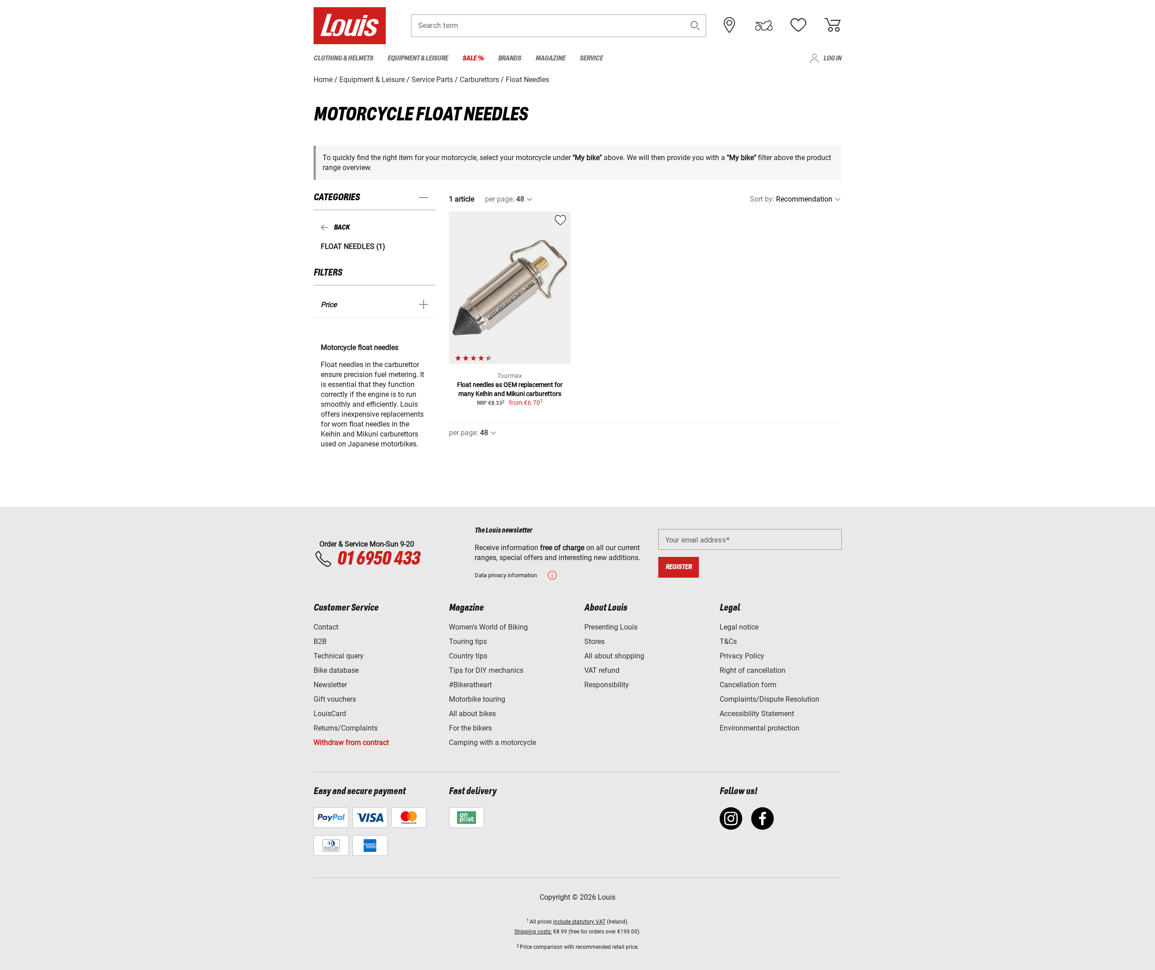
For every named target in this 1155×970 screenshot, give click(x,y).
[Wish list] (798, 25)
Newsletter (330, 684)
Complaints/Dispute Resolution (769, 699)
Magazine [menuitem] (550, 58)
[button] (695, 25)
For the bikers (470, 728)
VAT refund (601, 670)
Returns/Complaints (346, 728)
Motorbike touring (477, 699)
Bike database (336, 670)
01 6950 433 (378, 559)
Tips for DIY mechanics (486, 670)
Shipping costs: (533, 932)
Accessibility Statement (757, 713)
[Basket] (832, 25)
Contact (326, 627)
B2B (320, 641)
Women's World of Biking (488, 627)
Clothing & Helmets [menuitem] (343, 58)
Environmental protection (759, 728)
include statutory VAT (579, 922)
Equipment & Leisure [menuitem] (418, 58)
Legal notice (739, 627)
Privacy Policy (742, 656)
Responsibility (606, 684)
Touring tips (468, 641)
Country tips (468, 656)
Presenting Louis (611, 627)
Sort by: (762, 199)
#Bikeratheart (470, 684)
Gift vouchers (335, 699)
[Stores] (730, 25)
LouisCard (330, 713)
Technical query (339, 656)
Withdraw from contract (351, 742)
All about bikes (472, 713)
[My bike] (764, 25)
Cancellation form (748, 684)
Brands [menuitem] (509, 58)
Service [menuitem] (591, 58)
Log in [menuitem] (832, 58)
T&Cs (728, 641)
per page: (499, 199)
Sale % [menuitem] (473, 58)
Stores (594, 641)
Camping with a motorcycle (492, 742)
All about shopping (614, 656)
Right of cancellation (752, 670)
